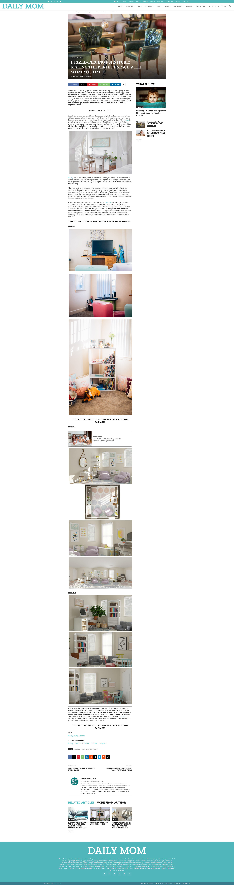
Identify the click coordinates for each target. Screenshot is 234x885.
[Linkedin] (87, 757)
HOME (158, 6)
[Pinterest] (51, 1)
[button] (230, 6)
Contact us (186, 883)
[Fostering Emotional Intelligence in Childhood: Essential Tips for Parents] (151, 97)
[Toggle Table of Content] (108, 110)
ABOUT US (138, 1)
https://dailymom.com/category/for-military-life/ (92, 781)
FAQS (172, 1)
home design (77, 749)
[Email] (95, 757)
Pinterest (94, 743)
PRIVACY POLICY (186, 1)
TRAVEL (166, 6)
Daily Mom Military (78, 76)
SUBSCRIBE (152, 1)
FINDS (138, 6)
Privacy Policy (159, 883)
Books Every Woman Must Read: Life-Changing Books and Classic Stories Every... (156, 132)
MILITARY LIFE (200, 6)
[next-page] (140, 140)
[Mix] (103, 757)
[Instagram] (48, 1)
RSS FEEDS (167, 1)
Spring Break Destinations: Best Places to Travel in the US (119, 769)
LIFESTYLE (129, 6)
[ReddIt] (91, 757)
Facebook (78, 743)
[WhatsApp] (82, 757)
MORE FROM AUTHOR (111, 802)
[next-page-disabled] (72, 832)
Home (69, 12)
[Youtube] (60, 1)
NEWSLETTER (160, 1)
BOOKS (150, 136)
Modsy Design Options (76, 736)
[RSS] (54, 1)
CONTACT (178, 1)
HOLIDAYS (189, 6)
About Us (143, 883)
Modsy (126, 120)
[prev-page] (69, 832)
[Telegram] (99, 757)
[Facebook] (45, 1)
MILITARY (116, 1)
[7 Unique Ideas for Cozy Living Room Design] (100, 814)
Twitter (86, 743)
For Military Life (77, 12)
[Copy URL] (108, 757)
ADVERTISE (145, 1)
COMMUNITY (177, 6)
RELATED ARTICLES (81, 802)
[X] (57, 1)
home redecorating (87, 749)
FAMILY (120, 6)
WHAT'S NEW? (145, 84)
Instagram (102, 743)
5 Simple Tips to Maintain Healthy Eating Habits (81, 769)
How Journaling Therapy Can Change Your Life (155, 122)
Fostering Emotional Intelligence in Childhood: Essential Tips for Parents (151, 113)
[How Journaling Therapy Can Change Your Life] (140, 124)
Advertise (150, 883)
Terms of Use (168, 883)
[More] (124, 84)
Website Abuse (178, 883)
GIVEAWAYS (131, 1)
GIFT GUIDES (124, 1)
